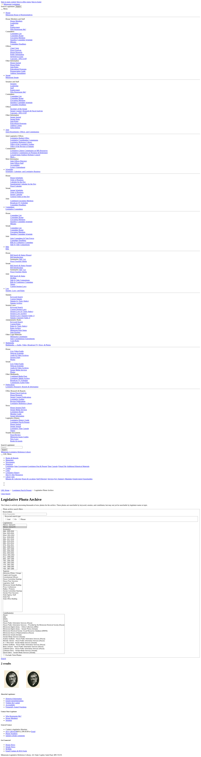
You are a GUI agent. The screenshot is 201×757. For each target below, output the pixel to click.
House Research (16, 52)
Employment (15, 27)
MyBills (13, 278)
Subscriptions (15, 128)
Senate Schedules (16, 190)
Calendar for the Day (18, 182)
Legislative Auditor (17, 399)
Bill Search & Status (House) (21, 255)
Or (16, 519)
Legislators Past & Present (19, 422)
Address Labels (16, 126)
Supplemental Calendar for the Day (23, 184)
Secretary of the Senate (18, 109)
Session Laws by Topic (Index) (21, 312)
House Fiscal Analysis (18, 393)
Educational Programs (18, 69)
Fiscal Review (15, 435)
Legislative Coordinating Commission (24, 140)
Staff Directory (41, 479)
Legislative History (13, 473)
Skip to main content (8, 2)
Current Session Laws (18, 286)
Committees (10, 207)
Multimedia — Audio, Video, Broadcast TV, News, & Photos (28, 345)
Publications (10, 385)
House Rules (15, 65)
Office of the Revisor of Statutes (22, 146)
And (8, 519)
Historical (9, 464)
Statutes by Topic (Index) (19, 301)
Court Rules (14, 341)
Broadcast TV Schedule (19, 203)
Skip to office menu (24, 2)
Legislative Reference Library (21, 142)
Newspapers (10, 462)
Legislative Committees (14, 209)
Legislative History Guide (19, 420)
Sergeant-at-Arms (16, 57)
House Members (16, 21)
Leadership (14, 23)
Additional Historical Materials (78, 466)
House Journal (15, 63)
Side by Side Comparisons (20, 245)
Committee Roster (16, 36)
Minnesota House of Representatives (19, 15)
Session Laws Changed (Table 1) (22, 316)
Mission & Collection (13, 479)
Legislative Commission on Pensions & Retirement (29, 153)
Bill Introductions (16, 257)
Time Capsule (53, 466)
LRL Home (5, 490)
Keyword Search (16, 297)
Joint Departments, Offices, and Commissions (22, 132)
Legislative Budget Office (19, 138)
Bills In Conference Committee (21, 243)
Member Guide (15, 414)
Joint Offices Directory (18, 161)
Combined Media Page (18, 376)
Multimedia (10, 343)
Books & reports (16, 441)
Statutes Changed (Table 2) (20, 318)
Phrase (23, 519)
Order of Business (16, 180)
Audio (21, 351)
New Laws (14, 439)
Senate (8, 75)
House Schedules (16, 178)
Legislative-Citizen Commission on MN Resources (29, 151)
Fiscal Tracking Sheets (18, 261)
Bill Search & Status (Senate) (21, 266)
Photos (12, 360)
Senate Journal (15, 117)
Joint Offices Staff (16, 163)
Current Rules (15, 324)
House (8, 13)
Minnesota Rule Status (18, 330)
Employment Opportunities (82, 479)
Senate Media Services (18, 370)
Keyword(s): (7, 512)
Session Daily (15, 357)
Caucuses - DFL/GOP (18, 59)
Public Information (17, 54)
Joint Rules (14, 67)
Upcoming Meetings (17, 38)
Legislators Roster (16, 412)
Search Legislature (8, 6)
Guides (8, 468)
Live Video (14, 351)
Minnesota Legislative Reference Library (16, 452)
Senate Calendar (16, 194)
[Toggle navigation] (2, 9)
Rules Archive (15, 328)
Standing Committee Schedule (21, 40)
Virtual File (62, 466)
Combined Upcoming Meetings (21, 201)
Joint (7, 130)
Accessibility (15, 165)
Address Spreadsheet (18, 73)
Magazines (9, 460)
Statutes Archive (16, 303)
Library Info (10, 477)
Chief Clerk (14, 48)
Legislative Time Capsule (19, 429)
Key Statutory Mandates (63, 479)
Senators (13, 84)
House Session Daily (18, 408)
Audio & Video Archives (19, 355)
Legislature (10, 466)
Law (7, 289)
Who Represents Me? (18, 29)
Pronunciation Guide (17, 71)
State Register (15, 332)
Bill (20, 259)
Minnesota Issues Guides (19, 437)
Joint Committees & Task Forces (22, 238)
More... (13, 157)
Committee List (16, 34)
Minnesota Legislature (12, 4)
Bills (7, 247)
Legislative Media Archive (20, 378)
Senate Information (17, 416)
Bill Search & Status (17, 276)
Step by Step (10, 475)
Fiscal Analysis (15, 50)
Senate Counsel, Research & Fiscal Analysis (26, 111)
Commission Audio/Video (19, 383)
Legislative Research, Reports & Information (22, 387)
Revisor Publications (17, 401)
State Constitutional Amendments (22, 339)
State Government (20, 466)
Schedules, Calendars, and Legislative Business (23, 172)
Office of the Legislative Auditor (22, 144)
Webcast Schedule (17, 353)
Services (51, 479)
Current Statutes (16, 299)
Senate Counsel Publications (20, 397)
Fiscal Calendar (16, 186)
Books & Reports (12, 458)
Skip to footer (36, 2)
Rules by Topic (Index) (18, 326)
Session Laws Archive (18, 314)
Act (24, 259)
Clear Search (5, 494)
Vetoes (12, 284)
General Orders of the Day (20, 197)
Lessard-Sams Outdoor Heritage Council (25, 155)
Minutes (13, 42)
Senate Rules (15, 119)
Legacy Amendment (17, 167)
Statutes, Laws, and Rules (15, 291)
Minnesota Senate (12, 77)
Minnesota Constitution (18, 337)
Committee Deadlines (18, 44)
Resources (19, 475)
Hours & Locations (29, 479)
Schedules (9, 169)
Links (8, 471)
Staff (12, 25)
